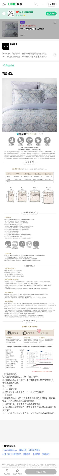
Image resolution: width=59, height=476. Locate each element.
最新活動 (22, 450)
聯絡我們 (45, 454)
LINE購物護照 (34, 450)
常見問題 (36, 454)
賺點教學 (26, 454)
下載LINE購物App (9, 450)
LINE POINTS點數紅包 (11, 454)
